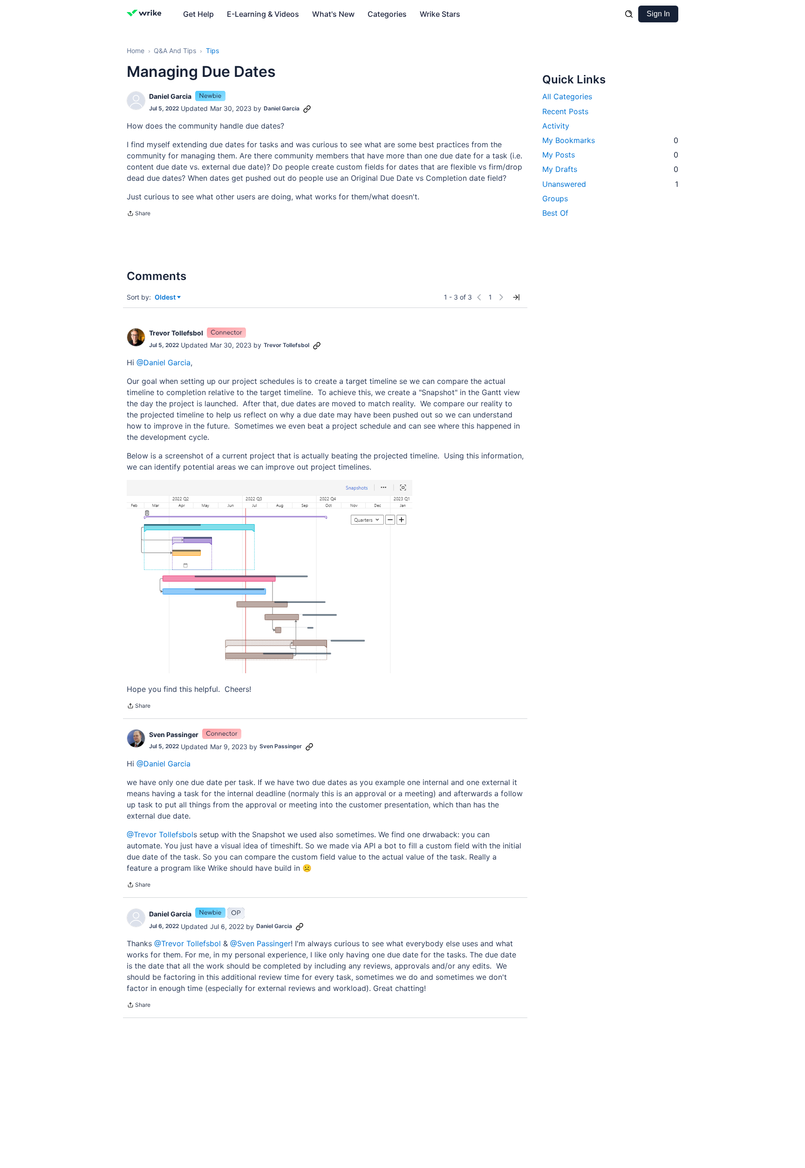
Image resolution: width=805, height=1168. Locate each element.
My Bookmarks (610, 139)
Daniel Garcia (170, 96)
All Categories (567, 96)
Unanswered (610, 183)
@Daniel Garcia (163, 362)
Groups (555, 198)
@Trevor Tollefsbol (160, 834)
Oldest (166, 297)
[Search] (629, 14)
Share (138, 214)
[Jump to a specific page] (516, 297)
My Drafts (610, 169)
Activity (555, 125)
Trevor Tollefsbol (176, 333)
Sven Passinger (173, 734)
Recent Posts (565, 111)
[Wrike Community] (146, 14)
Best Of (555, 212)
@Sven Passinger (260, 943)
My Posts (610, 154)
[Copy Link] (307, 108)
